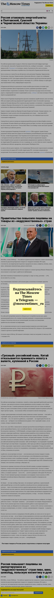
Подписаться (27, 309)
